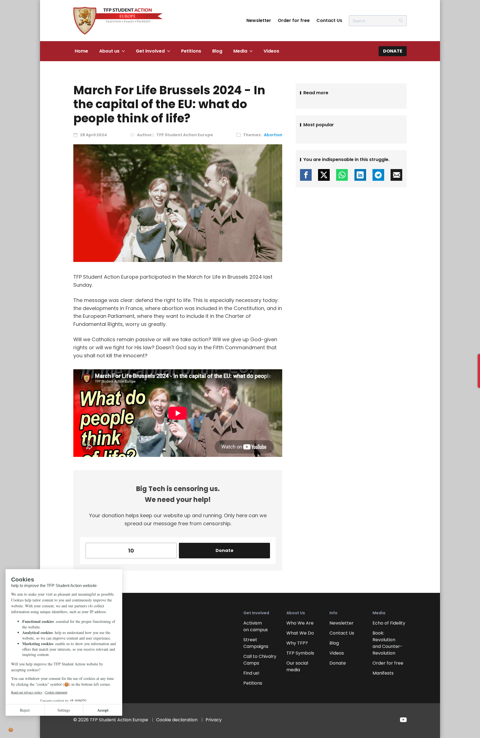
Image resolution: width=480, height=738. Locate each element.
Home (81, 51)
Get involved (150, 51)
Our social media (297, 666)
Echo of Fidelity (388, 623)
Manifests (383, 673)
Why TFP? (297, 643)
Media (240, 51)
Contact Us (329, 20)
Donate (392, 51)
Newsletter (258, 20)
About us (109, 51)
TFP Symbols (300, 653)
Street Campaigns (255, 643)
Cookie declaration (177, 720)
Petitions (191, 51)
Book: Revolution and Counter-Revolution (387, 643)
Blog (217, 51)
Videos (271, 51)
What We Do (300, 633)
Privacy (214, 720)
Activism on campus (255, 626)
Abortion (273, 135)
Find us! (251, 673)
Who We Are (300, 623)
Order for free (294, 20)
